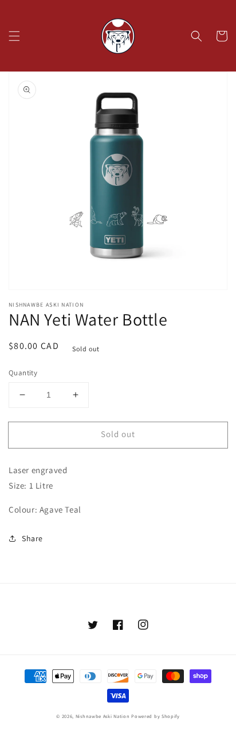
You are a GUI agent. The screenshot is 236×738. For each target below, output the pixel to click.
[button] (14, 36)
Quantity (23, 373)
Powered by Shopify (155, 716)
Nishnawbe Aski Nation (103, 716)
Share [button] (32, 538)
